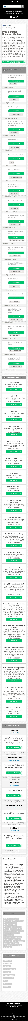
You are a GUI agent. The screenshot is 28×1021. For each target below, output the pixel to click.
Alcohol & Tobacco (9, 919)
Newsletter (18, 11)
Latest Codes (10, 11)
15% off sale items (14, 790)
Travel (19, 945)
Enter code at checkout (15, 200)
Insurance (18, 937)
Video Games (7, 947)
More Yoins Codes (14, 732)
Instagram (21, 1009)
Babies (15, 921)
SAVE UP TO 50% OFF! (14, 441)
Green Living (7, 933)
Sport (16, 943)
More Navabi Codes (14, 830)
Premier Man (7, 960)
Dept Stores (7, 925)
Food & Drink (7, 931)
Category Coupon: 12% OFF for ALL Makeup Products (14, 838)
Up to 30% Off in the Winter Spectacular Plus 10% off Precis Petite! (16, 123)
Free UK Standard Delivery (14, 534)
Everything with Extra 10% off (14, 584)
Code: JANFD (14, 193)
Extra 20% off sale (14, 567)
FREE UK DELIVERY (13, 169)
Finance (13, 929)
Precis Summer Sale (14, 517)
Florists (19, 929)
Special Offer (14, 473)
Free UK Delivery (13, 139)
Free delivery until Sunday (16, 294)
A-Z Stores (13, 1012)
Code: (12, 162)
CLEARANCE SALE (14, 487)
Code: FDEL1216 (15, 256)
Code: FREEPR (14, 286)
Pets (18, 939)
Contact (13, 1015)
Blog (22, 13)
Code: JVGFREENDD (16, 115)
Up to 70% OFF (14, 382)
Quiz (5, 981)
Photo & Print (7, 941)
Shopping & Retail (18, 941)
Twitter (15, 1009)
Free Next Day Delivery (15, 107)
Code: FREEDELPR (16, 366)
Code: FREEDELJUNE (16, 271)
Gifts (21, 931)
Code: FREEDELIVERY (17, 240)
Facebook (10, 1009)
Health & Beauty (8, 935)
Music (13, 939)
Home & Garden (8, 937)
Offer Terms (7, 752)
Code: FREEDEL (15, 224)
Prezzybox (7, 966)
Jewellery (6, 939)
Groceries (16, 933)
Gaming (16, 931)
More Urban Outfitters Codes (14, 808)
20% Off (14, 396)
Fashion (6, 929)
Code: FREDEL (14, 302)
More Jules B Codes (14, 785)
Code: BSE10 (14, 99)
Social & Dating (8, 943)
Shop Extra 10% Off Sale (15, 154)
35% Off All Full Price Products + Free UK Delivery (14, 310)
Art (17, 919)
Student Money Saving (12, 13)
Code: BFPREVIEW (16, 319)
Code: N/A (13, 84)
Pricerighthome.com (9, 969)
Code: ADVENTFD (16, 177)
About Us (14, 1013)
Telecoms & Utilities (9, 945)
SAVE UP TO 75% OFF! (14, 458)
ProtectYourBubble (9, 975)
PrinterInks (7, 972)
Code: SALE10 (14, 335)
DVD (14, 925)
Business (6, 923)
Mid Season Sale (14, 552)
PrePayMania (7, 963)
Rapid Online (7, 984)
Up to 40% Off (14, 426)
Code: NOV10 (14, 132)
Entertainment (16, 927)
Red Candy (7, 986)
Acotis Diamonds (8, 978)
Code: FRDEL (14, 208)
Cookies (13, 1017)
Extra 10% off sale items (14, 813)
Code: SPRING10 (15, 351)
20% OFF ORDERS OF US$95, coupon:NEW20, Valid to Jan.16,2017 (14, 740)
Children (13, 923)
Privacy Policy (14, 1019)
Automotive (7, 921)
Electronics (7, 927)
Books (20, 921)
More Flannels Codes (14, 760)
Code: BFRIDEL (15, 147)
